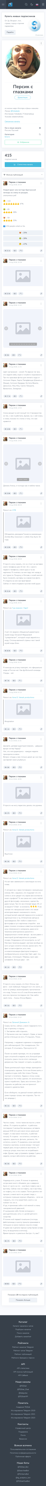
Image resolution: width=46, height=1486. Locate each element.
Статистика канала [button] (25, 164)
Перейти (10, 32)
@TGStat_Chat (23, 1389)
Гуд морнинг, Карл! (20, 608)
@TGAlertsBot (23, 1474)
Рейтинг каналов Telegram (23, 1347)
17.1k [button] (8, 396)
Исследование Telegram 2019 (23, 1410)
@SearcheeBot (23, 1470)
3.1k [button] (7, 1005)
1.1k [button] (7, 729)
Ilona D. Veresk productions (23, 697)
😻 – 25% (23, 232)
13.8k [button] (8, 493)
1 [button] (21, 294)
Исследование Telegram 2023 (23, 1417)
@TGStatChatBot (23, 1481)
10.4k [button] (8, 591)
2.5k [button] (7, 1164)
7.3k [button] (7, 681)
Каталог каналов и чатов (23, 1326)
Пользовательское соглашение (23, 1449)
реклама (40, 35)
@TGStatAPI (23, 1396)
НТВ (14, 510)
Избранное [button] (24, 142)
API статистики (23, 1368)
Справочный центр (23, 1428)
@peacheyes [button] (23, 97)
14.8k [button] (8, 429)
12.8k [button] (8, 547)
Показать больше (23, 1300)
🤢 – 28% (23, 238)
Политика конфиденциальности (23, 1453)
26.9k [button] (8, 651)
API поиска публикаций (23, 1372)
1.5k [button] (7, 861)
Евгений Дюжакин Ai (20, 1022)
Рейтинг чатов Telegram (23, 1350)
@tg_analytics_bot (23, 1477)
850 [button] (7, 1284)
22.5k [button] (8, 294)
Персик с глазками (17, 182)
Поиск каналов (23, 1333)
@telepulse (23, 1393)
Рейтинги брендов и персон (23, 1357)
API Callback (23, 1375)
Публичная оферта (23, 1456)
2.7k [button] (7, 1241)
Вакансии (23, 1439)
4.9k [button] (7, 767)
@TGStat (23, 1386)
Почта (23, 1435)
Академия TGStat (23, 1407)
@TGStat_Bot (23, 1467)
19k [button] (7, 355)
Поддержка (23, 1431)
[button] (37, 4)
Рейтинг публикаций (23, 1354)
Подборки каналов (23, 1329)
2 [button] (20, 355)
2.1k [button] (7, 1106)
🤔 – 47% (23, 244)
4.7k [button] (7, 813)
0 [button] (15, 251)
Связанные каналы (12, 121)
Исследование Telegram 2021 (23, 1414)
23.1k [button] (8, 251)
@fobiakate (15, 111)
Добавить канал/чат (23, 1336)
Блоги (7, 136)
